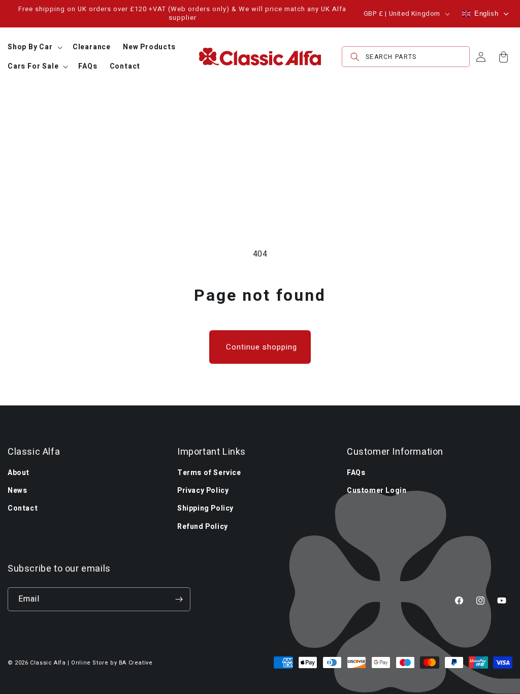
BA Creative (136, 662)
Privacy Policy (203, 490)
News (17, 490)
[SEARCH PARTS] (355, 57)
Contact (23, 508)
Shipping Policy (205, 508)
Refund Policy (202, 526)
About (18, 472)
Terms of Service (209, 472)
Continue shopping (261, 347)
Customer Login (376, 490)
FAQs (356, 472)
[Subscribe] (179, 599)
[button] (34, 47)
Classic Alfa (48, 662)
